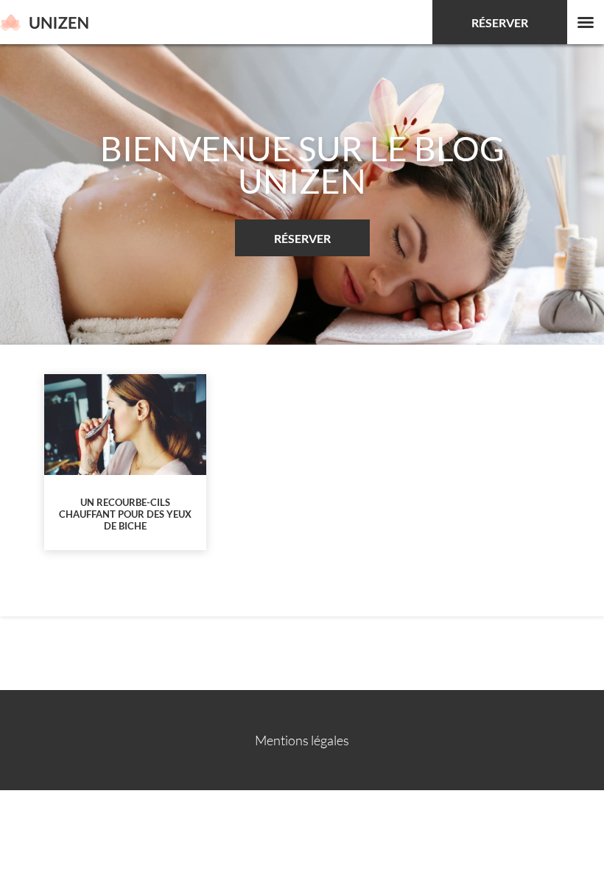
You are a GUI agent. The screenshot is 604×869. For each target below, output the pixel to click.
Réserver (499, 22)
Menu (585, 22)
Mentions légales (302, 740)
